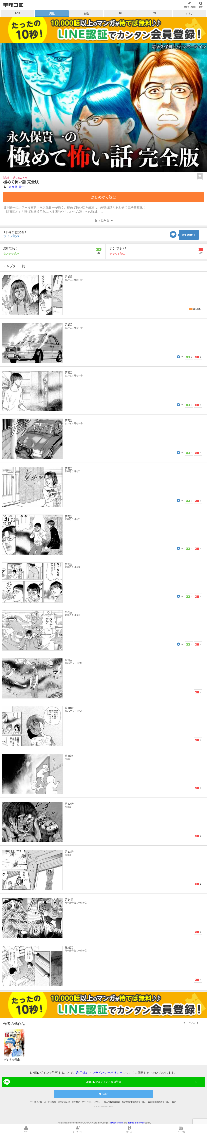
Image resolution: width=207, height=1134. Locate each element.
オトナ (189, 13)
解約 (174, 1102)
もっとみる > (191, 1022)
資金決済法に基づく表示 (159, 1102)
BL (121, 13)
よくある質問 (50, 1102)
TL (155, 13)
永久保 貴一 (17, 187)
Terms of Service (136, 1122)
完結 (6, 177)
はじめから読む (103, 197)
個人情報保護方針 (112, 1102)
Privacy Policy (116, 1122)
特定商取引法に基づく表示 (134, 1102)
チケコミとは (36, 1102)
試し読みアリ (20, 177)
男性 (52, 13)
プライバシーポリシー (107, 1072)
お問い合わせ (64, 1102)
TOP (17, 13)
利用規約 (82, 1072)
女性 (86, 13)
